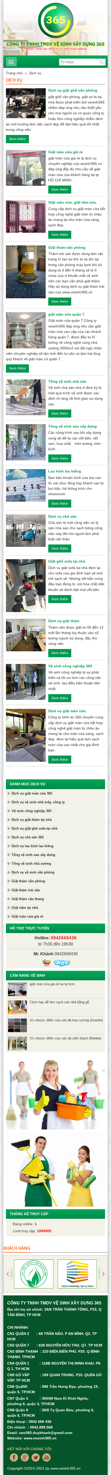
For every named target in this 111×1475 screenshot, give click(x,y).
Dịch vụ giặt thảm (63, 621)
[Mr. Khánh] (47, 962)
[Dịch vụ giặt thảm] (26, 635)
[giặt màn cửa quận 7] (26, 330)
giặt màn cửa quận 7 (66, 314)
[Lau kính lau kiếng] (26, 485)
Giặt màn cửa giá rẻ (65, 152)
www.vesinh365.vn (40, 1438)
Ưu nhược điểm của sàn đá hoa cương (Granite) (66, 1020)
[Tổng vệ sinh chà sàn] (26, 397)
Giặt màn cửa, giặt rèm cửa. (72, 202)
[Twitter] (34, 1463)
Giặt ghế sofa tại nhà (66, 561)
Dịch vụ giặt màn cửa (67, 711)
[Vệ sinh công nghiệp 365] (26, 681)
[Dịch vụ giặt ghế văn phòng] (26, 103)
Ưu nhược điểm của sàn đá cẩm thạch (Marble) (65, 1038)
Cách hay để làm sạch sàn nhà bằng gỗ (59, 1002)
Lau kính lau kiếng (64, 471)
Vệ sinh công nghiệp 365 (70, 666)
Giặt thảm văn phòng (66, 247)
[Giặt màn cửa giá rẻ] (26, 167)
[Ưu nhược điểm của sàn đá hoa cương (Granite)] (17, 1025)
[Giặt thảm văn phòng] (26, 271)
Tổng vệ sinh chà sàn (67, 381)
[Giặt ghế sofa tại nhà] (26, 585)
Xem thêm (17, 139)
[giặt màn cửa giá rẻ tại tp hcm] (17, 989)
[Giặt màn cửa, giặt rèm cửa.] (26, 216)
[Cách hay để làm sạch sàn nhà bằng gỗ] (17, 1007)
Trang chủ (14, 73)
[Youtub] (45, 1463)
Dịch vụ (35, 73)
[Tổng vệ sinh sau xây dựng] (26, 442)
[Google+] (23, 1463)
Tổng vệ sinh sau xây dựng (72, 426)
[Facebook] (12, 1463)
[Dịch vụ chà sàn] (26, 530)
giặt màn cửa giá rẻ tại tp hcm (52, 984)
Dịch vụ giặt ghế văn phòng (72, 90)
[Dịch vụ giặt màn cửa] (26, 735)
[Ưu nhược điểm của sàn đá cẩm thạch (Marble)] (17, 1043)
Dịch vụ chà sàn (62, 516)
